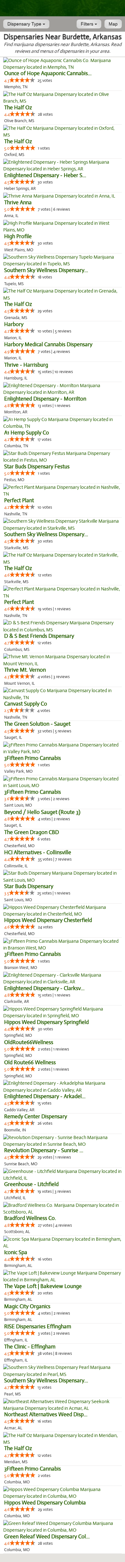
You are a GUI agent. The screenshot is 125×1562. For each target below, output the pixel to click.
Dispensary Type (25, 24)
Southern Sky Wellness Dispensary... (46, 270)
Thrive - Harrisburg (26, 365)
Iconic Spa (15, 1252)
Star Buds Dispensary (28, 886)
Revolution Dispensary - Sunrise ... (43, 1150)
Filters (88, 24)
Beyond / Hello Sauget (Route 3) (42, 812)
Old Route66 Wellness (30, 1062)
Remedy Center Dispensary (35, 1116)
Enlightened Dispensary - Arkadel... (45, 1096)
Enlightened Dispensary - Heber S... (45, 175)
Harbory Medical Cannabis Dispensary (48, 344)
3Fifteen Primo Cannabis (32, 758)
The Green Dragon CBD (31, 832)
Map (113, 24)
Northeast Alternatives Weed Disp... (46, 1414)
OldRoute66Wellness (28, 1042)
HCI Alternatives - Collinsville (37, 852)
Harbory (13, 324)
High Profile (18, 236)
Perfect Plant (19, 500)
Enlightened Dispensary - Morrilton (45, 398)
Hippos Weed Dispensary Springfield (46, 1022)
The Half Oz (18, 107)
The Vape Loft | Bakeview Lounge (43, 1286)
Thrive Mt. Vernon (25, 670)
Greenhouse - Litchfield (31, 1184)
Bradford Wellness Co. (30, 1218)
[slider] (22, 79)
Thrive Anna (18, 202)
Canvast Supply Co (25, 703)
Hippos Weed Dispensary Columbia (45, 1502)
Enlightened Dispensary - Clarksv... (44, 988)
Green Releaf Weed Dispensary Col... (47, 1536)
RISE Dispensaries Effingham (37, 1326)
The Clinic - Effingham (29, 1346)
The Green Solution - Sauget (37, 724)
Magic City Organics (27, 1306)
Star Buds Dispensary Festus (37, 466)
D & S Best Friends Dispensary (39, 636)
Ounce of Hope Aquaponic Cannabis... (48, 73)
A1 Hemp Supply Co (26, 432)
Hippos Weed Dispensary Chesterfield (48, 920)
